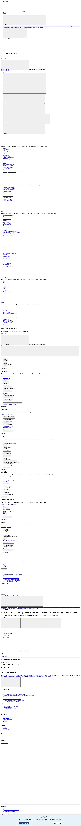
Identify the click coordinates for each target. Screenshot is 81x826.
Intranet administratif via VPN (9, 712)
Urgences (5, 730)
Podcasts (5, 513)
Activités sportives (6, 533)
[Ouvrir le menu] (59, 351)
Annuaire (5, 728)
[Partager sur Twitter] (31, 623)
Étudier (2, 211)
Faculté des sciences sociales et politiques (65, 26)
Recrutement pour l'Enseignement (10, 480)
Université (3, 144)
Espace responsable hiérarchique (9, 404)
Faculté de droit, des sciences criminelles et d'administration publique (35, 26)
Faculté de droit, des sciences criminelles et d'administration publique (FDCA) (18, 695)
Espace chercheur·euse (7, 401)
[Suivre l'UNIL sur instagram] (12, 783)
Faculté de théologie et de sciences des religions (12, 26)
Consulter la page (6, 375)
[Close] (79, 820)
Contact (4, 727)
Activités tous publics (5, 277)
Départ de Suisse (6, 487)
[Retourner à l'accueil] (6, 70)
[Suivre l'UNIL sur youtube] (12, 773)
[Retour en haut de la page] (11, 682)
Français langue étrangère (8, 454)
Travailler (2, 247)
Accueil (4, 358)
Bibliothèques (6, 531)
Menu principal (3, 368)
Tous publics (15, 595)
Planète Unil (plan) (7, 729)
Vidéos (4, 512)
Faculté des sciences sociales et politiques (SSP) (12, 697)
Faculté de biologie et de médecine (36, 27)
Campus (2, 302)
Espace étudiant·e (6, 467)
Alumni (4, 710)
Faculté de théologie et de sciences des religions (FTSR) (14, 694)
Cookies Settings (57, 823)
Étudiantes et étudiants (7, 707)
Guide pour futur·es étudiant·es (9, 465)
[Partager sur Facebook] (11, 623)
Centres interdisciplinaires (8, 426)
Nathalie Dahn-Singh (5, 656)
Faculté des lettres (53, 26)
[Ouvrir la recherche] (20, 351)
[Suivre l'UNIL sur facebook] (12, 753)
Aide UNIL (5, 721)
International (5, 393)
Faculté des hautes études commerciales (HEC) (12, 699)
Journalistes (5, 709)
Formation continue (7, 447)
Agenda (4, 506)
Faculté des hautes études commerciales (11, 579)
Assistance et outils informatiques (9, 540)
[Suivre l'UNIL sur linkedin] (12, 793)
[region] (40, 820)
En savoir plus (3, 58)
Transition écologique (7, 719)
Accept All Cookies (24, 823)
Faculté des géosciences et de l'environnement (20, 27)
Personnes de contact (7, 427)
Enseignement (6, 718)
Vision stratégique (6, 378)
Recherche (3, 182)
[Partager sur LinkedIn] (51, 623)
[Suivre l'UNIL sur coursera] (12, 802)
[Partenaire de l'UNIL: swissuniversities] (11, 808)
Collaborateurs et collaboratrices (9, 708)
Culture (4, 515)
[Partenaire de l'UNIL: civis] (9, 811)
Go (4, 50)
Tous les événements (9, 595)
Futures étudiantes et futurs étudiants (10, 706)
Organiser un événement (8, 546)
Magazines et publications (8, 511)
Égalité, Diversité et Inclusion (9, 716)
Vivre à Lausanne (6, 485)
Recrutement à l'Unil (7, 479)
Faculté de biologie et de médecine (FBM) (11, 701)
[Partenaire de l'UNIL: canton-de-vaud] (11, 810)
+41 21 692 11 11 (4, 743)
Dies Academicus (6, 509)
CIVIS (4, 394)
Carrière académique (7, 490)
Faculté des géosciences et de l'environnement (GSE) (13, 700)
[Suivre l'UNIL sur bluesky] (12, 763)
